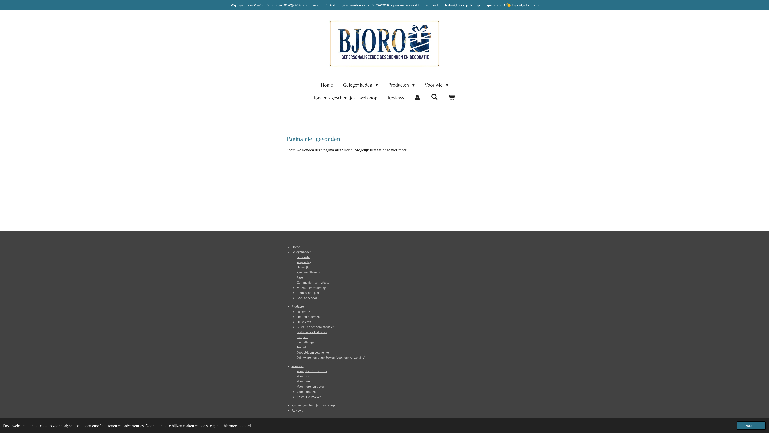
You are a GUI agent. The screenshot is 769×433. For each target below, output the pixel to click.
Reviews (297, 410)
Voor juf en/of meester (312, 371)
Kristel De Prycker (309, 397)
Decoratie (303, 312)
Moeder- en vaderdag (311, 288)
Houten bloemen (308, 317)
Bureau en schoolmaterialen (316, 327)
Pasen (301, 277)
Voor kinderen (306, 391)
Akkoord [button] (751, 425)
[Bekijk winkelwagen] (451, 97)
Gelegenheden (302, 252)
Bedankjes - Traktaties (312, 332)
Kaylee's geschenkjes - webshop (313, 405)
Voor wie (298, 366)
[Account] (417, 97)
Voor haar (303, 376)
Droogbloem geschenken (314, 352)
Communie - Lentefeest (313, 282)
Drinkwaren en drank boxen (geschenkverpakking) (331, 357)
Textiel (301, 347)
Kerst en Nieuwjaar (309, 272)
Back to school (307, 298)
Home (296, 247)
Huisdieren (304, 322)
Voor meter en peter (310, 386)
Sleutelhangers (307, 342)
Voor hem (303, 381)
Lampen (302, 337)
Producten (299, 306)
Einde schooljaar (308, 293)
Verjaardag (304, 262)
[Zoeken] (434, 96)
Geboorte (303, 257)
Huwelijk (303, 267)
